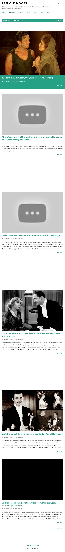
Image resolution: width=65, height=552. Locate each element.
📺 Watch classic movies (16, 12)
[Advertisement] (18, 28)
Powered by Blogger (33, 545)
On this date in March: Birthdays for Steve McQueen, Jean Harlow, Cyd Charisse (29, 504)
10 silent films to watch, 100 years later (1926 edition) (27, 77)
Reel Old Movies (14, 3)
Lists (42, 12)
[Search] (58, 3)
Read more (60, 86)
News (35, 12)
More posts (59, 528)
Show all (59, 20)
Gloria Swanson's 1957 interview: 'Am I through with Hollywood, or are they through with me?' (32, 138)
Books (3, 12)
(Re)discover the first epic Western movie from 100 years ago (31, 235)
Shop (28, 12)
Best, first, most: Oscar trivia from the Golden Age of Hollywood (32, 434)
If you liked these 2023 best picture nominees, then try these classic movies (31, 334)
